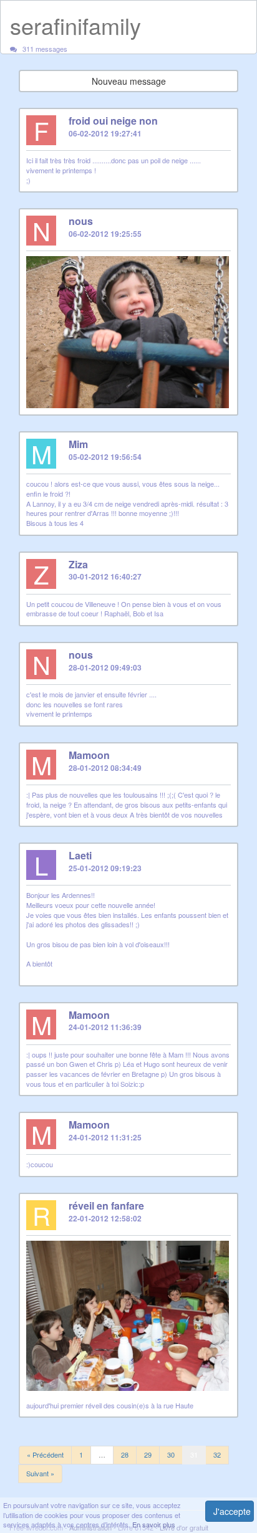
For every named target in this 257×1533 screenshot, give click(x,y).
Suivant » (40, 1473)
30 (171, 1454)
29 (148, 1454)
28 (124, 1454)
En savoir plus (153, 1524)
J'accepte (232, 1511)
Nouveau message (129, 81)
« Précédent (45, 1454)
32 (217, 1454)
